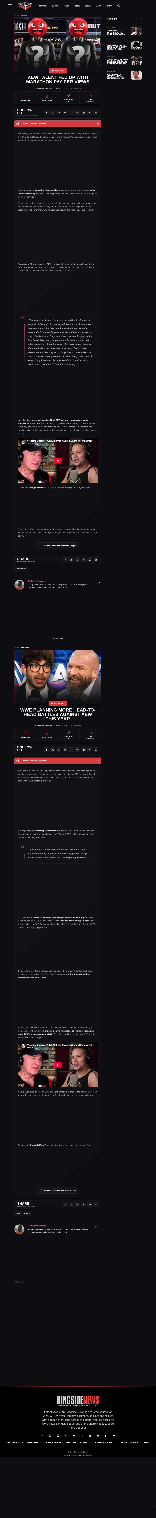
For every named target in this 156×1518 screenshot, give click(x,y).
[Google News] (59, 112)
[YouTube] (77, 112)
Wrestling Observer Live (46, 190)
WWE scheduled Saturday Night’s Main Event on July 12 (60, 917)
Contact (85, 1442)
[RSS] (114, 1435)
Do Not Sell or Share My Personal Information (78, 1455)
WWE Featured (23, 1213)
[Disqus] (57, 1320)
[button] (118, 5)
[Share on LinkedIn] (77, 559)
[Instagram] (83, 112)
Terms (146, 1442)
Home (43, 5)
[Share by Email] (96, 559)
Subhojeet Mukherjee (44, 88)
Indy (110, 5)
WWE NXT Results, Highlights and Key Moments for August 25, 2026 (117, 47)
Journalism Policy (106, 1442)
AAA (88, 5)
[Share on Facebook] (65, 559)
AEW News (25, 15)
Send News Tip (14, 1442)
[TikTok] (106, 1435)
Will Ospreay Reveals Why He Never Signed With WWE (116, 77)
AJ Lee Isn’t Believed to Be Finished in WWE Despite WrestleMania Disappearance (115, 32)
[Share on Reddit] (89, 559)
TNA (77, 5)
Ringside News (37, 488)
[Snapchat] (89, 112)
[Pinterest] (71, 112)
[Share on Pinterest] (83, 559)
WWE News (25, 648)
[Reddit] (96, 112)
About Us (70, 1442)
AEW (66, 5)
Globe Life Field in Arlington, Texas (74, 921)
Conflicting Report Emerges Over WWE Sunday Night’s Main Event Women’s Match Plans (117, 62)
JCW (99, 5)
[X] (52, 112)
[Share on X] (71, 559)
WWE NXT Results (114, 42)
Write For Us (34, 1442)
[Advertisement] (35, 294)
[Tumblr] (82, 1435)
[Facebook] (46, 112)
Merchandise (53, 1442)
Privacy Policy (129, 1442)
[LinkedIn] (65, 112)
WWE (55, 5)
